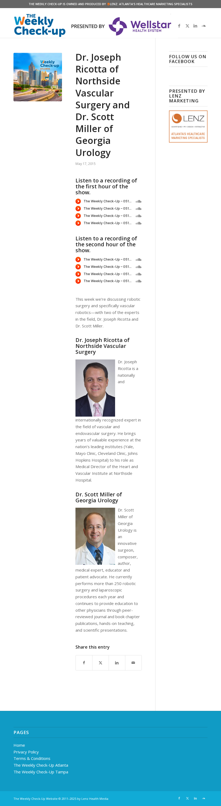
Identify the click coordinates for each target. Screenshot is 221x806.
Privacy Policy (26, 752)
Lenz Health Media (94, 799)
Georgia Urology (96, 500)
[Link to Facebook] (179, 26)
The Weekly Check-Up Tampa (40, 771)
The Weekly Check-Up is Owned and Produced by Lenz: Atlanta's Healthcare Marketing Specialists (110, 4)
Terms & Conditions (31, 758)
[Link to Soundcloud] (203, 26)
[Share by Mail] (133, 662)
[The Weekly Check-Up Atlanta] (37, 77)
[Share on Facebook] (84, 662)
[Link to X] (187, 26)
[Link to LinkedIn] (195, 26)
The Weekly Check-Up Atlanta (40, 765)
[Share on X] (100, 662)
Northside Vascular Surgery (100, 348)
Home (19, 745)
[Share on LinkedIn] (117, 662)
